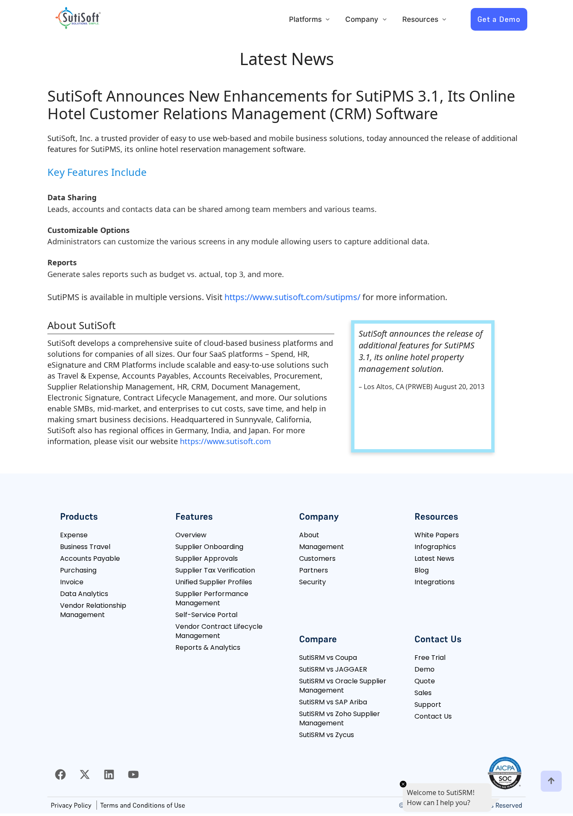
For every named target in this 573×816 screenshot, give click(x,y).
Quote (424, 681)
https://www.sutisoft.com (225, 441)
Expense (74, 535)
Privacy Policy (71, 805)
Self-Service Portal (206, 615)
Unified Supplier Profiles (213, 582)
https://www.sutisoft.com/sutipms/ (292, 297)
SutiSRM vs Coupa (328, 657)
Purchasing (78, 570)
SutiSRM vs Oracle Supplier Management (342, 685)
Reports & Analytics (207, 647)
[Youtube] (133, 774)
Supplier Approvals (206, 558)
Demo (424, 669)
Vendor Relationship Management (93, 610)
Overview (190, 535)
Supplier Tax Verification (215, 570)
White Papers (436, 535)
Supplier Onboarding (209, 547)
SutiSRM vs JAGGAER (333, 669)
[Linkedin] (109, 774)
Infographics (435, 547)
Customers (317, 558)
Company (361, 19)
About (309, 535)
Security (312, 582)
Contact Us (433, 716)
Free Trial (429, 657)
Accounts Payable (90, 558)
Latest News (434, 558)
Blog (421, 570)
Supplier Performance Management (211, 598)
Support (427, 704)
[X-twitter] (85, 774)
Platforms (305, 19)
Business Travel (85, 547)
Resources (420, 19)
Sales (423, 693)
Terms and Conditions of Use (142, 805)
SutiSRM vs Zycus (326, 735)
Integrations (434, 582)
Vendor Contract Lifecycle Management (219, 631)
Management (321, 547)
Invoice (71, 582)
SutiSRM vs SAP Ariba (333, 702)
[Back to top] (551, 781)
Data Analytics (84, 594)
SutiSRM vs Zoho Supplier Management (339, 718)
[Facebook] (60, 774)
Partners (313, 570)
